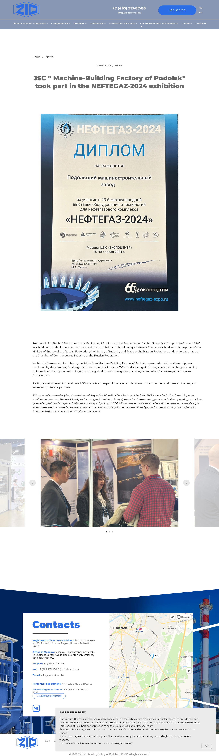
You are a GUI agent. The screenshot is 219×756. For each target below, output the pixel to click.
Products (79, 23)
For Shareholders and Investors (159, 23)
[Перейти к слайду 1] (106, 531)
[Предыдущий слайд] (32, 483)
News (49, 57)
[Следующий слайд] (186, 483)
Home (37, 57)
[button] (49, 696)
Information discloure (122, 23)
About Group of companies (29, 23)
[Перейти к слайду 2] (109, 531)
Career (186, 23)
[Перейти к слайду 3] (112, 531)
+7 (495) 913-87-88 (129, 8)
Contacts (201, 23)
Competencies (59, 23)
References (97, 23)
